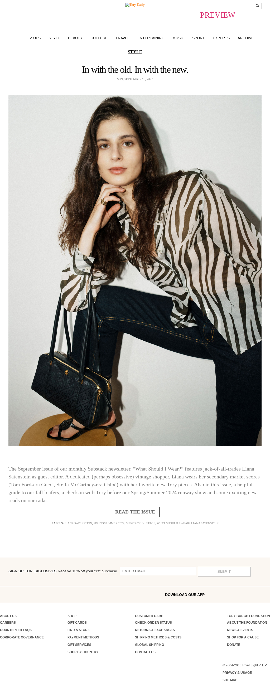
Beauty (75, 38)
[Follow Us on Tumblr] (35, 594)
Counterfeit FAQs (16, 630)
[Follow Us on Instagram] (13, 594)
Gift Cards (77, 622)
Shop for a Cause (243, 637)
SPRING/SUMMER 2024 (109, 523)
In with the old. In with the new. (135, 69)
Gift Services (79, 645)
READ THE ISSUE (135, 512)
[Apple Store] (243, 594)
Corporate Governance (22, 637)
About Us (8, 616)
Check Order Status (153, 622)
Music (178, 38)
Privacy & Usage (237, 673)
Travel (122, 38)
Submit (224, 572)
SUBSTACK (133, 523)
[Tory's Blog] (82, 596)
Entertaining (151, 38)
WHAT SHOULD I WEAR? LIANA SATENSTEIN (188, 523)
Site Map (230, 680)
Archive (246, 38)
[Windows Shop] (266, 594)
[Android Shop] (255, 595)
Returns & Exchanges (155, 630)
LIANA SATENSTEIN (78, 523)
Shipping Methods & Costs (158, 637)
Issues (34, 38)
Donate (233, 645)
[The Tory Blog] (135, 5)
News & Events (240, 630)
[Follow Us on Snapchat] (24, 595)
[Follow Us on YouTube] (69, 595)
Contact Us (145, 652)
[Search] (257, 5)
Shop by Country (83, 652)
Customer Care (149, 616)
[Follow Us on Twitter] (47, 594)
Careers (8, 622)
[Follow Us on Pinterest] (58, 594)
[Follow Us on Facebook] (2, 594)
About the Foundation (247, 622)
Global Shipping (149, 645)
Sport (198, 38)
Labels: (58, 523)
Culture (99, 38)
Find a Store (79, 630)
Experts (221, 38)
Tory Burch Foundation (248, 616)
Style (54, 38)
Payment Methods (83, 637)
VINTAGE (148, 523)
